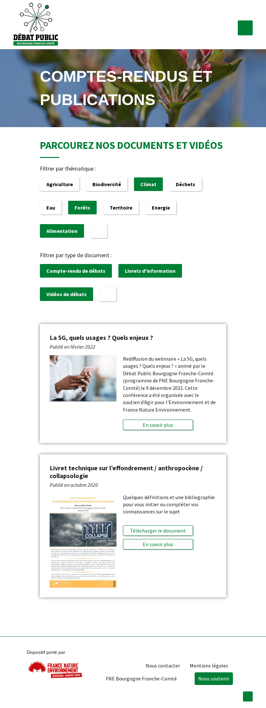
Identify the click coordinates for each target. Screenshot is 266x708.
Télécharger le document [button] (158, 530)
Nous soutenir (213, 678)
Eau (50, 207)
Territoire (121, 207)
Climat (148, 184)
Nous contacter (163, 665)
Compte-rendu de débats (75, 271)
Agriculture (59, 184)
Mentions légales (209, 665)
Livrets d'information (150, 271)
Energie (161, 207)
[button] (245, 27)
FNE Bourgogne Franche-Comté (141, 678)
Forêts (82, 207)
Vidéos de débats (66, 294)
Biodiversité (106, 184)
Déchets (185, 184)
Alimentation (62, 231)
